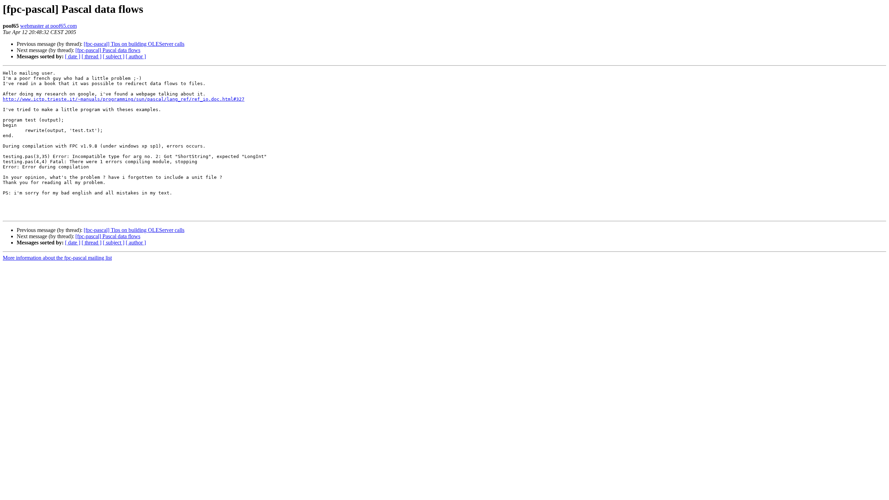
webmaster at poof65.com (48, 26)
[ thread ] (91, 56)
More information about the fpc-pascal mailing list (57, 258)
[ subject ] (113, 56)
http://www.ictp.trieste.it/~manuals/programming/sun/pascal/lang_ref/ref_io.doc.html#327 (123, 99)
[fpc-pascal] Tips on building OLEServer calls (134, 44)
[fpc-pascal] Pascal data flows (107, 50)
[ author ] (136, 56)
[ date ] (72, 56)
